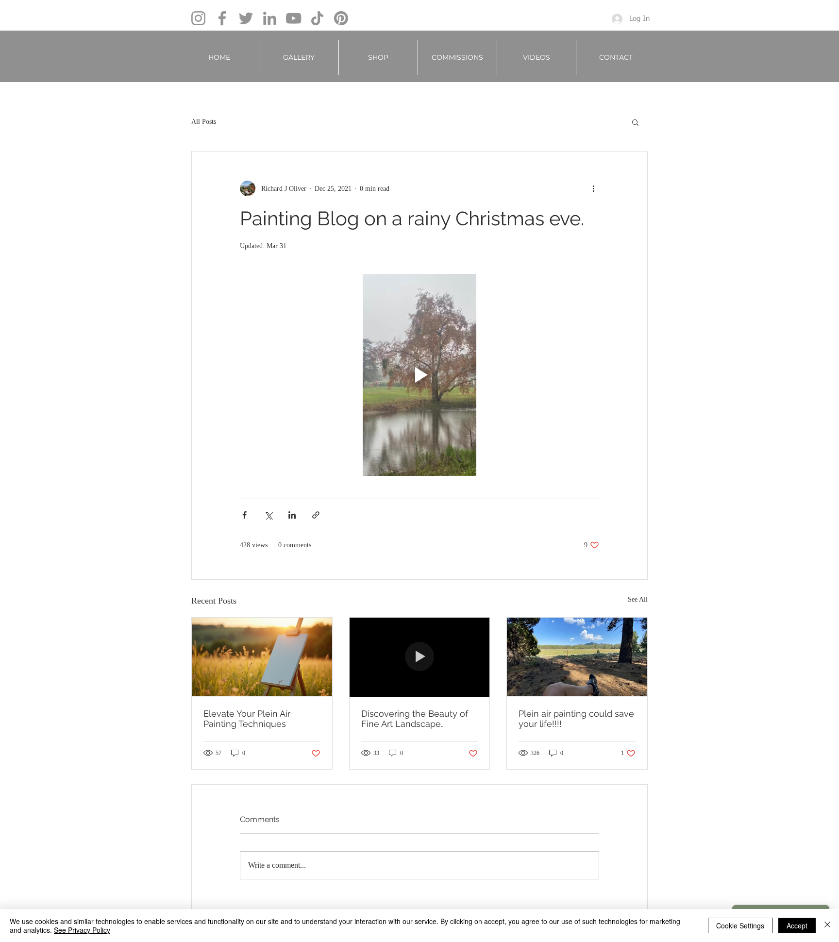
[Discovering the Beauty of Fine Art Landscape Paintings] (420, 657)
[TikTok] (317, 18)
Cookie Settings (740, 925)
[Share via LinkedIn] (292, 515)
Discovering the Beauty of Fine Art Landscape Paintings (414, 718)
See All (638, 599)
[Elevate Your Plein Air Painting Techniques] (262, 657)
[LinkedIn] (269, 18)
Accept (797, 925)
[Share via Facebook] (244, 515)
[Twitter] (245, 18)
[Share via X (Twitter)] (268, 515)
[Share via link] (315, 515)
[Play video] (419, 375)
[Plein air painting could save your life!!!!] (577, 657)
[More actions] (593, 188)
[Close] (827, 925)
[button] (298, 57)
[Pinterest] (341, 18)
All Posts (203, 121)
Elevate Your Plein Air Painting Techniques (246, 718)
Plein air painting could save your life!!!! (576, 718)
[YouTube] (293, 18)
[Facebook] (222, 18)
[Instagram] (198, 18)
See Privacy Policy (82, 930)
